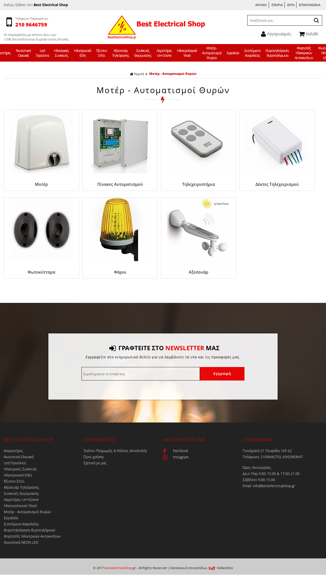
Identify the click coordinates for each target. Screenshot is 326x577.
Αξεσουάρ (198, 272)
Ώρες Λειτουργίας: (257, 467)
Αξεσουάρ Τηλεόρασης (120, 53)
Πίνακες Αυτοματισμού (120, 184)
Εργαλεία (233, 52)
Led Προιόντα (42, 53)
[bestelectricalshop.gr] (156, 35)
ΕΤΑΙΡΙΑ (277, 5)
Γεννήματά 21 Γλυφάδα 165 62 (267, 450)
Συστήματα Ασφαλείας (252, 53)
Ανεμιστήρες (13, 450)
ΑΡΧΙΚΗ (261, 5)
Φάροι (120, 272)
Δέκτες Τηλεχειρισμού (277, 184)
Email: (248, 485)
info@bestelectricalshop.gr (274, 485)
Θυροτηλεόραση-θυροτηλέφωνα (277, 53)
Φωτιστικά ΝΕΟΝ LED (21, 542)
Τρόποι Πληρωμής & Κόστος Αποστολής (115, 450)
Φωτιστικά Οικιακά (23, 53)
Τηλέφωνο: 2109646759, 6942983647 (273, 456)
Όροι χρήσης (94, 456)
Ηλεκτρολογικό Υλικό (187, 53)
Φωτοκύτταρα (41, 272)
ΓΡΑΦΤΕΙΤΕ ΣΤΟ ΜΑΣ (169, 348)
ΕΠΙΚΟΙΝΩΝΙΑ (309, 5)
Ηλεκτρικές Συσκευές (61, 53)
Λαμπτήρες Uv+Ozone (164, 53)
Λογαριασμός (279, 34)
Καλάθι (312, 34)
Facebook (180, 450)
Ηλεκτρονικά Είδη (82, 53)
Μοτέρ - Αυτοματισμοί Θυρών (212, 53)
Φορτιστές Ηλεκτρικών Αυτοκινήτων (304, 53)
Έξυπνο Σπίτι (101, 53)
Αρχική (139, 74)
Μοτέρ (41, 184)
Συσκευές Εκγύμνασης (143, 53)
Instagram (181, 457)
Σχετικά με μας (95, 462)
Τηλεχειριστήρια (198, 184)
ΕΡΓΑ (290, 5)
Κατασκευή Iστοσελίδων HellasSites (201, 568)
